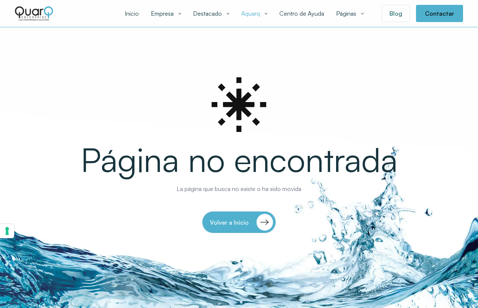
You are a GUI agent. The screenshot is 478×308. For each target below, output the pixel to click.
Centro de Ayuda (301, 13)
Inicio (132, 13)
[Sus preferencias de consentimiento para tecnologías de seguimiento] (7, 231)
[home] (34, 13)
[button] (166, 13)
